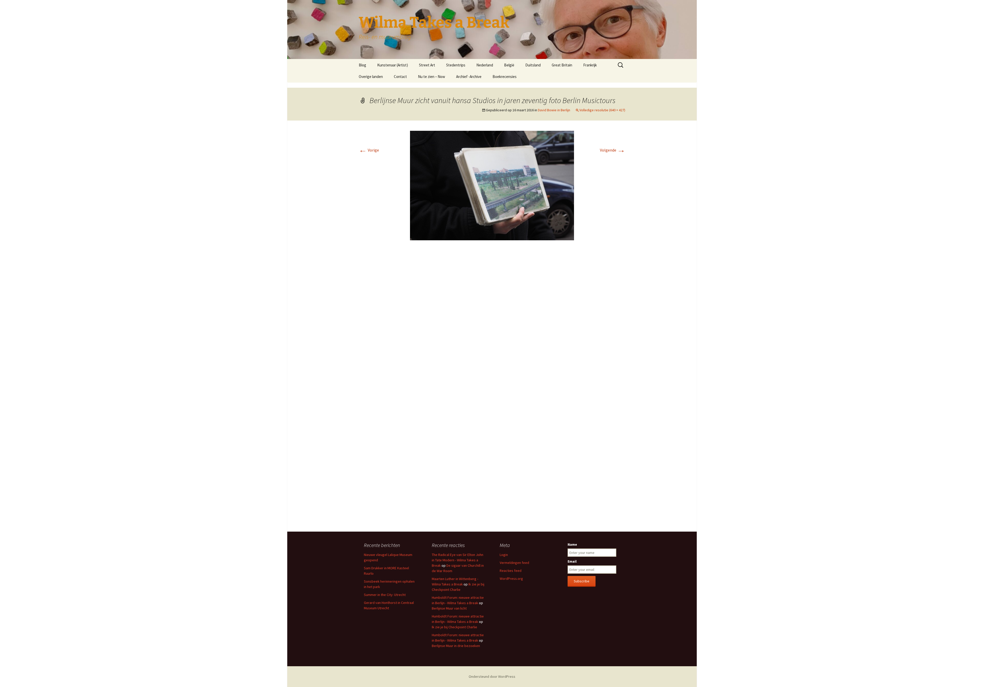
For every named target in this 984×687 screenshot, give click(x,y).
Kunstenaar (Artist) (392, 65)
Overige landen (371, 76)
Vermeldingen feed (514, 562)
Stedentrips (455, 65)
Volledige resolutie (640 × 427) (602, 110)
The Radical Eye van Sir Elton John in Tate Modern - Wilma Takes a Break (457, 560)
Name (572, 544)
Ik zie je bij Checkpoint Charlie (454, 627)
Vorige (369, 150)
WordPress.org (511, 578)
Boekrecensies (505, 76)
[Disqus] (492, 321)
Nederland (484, 65)
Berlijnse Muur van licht (449, 608)
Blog (362, 65)
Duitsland (533, 65)
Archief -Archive (468, 76)
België (509, 65)
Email (572, 561)
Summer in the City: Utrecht (385, 594)
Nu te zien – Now (431, 76)
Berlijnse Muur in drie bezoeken (456, 645)
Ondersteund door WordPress (492, 676)
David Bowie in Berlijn (554, 110)
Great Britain (562, 65)
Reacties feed (510, 570)
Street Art (427, 65)
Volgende (612, 150)
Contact (400, 76)
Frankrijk (590, 65)
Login (504, 554)
